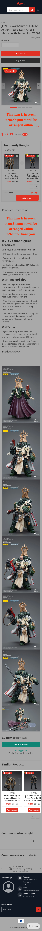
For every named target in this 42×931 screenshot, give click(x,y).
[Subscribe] (38, 909)
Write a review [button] (21, 744)
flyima (17, 927)
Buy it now (21, 60)
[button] (3, 10)
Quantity (5, 40)
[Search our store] (32, 9)
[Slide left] (3, 86)
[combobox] (21, 9)
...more (37, 126)
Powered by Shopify (25, 927)
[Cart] (38, 9)
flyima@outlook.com (31, 890)
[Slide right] (38, 86)
